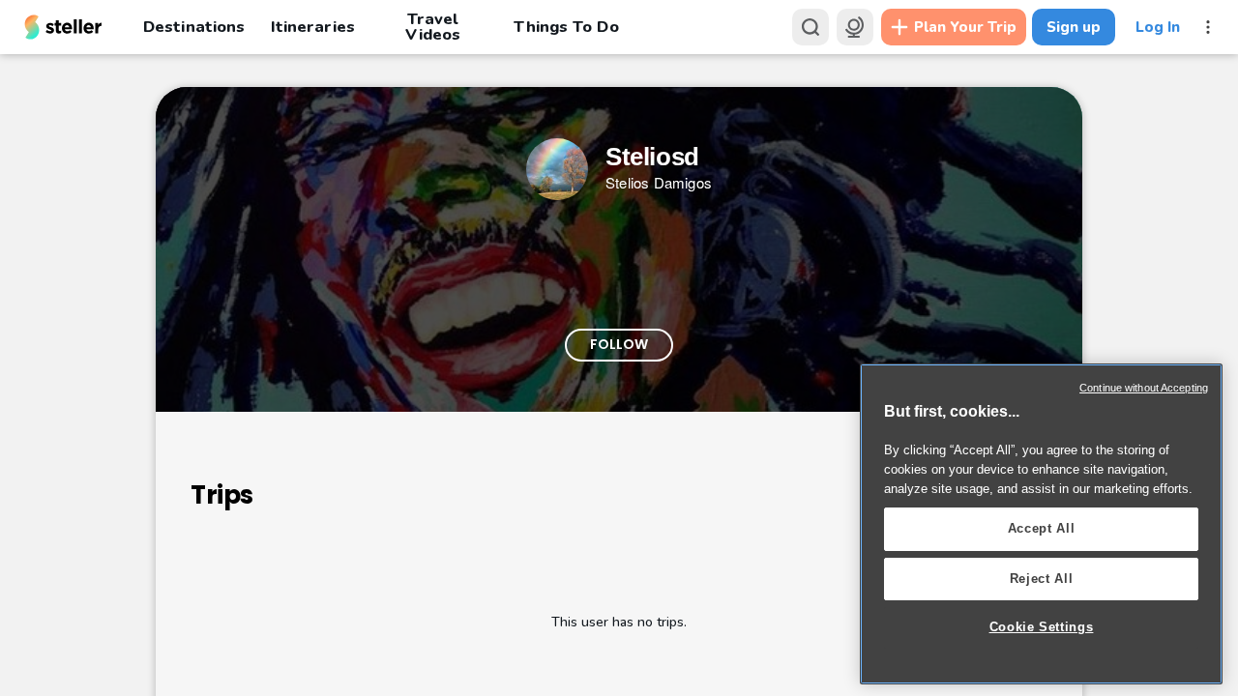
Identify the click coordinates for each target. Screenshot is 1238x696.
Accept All (1042, 528)
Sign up (1073, 27)
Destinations (194, 26)
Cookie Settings (1041, 627)
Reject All (1042, 578)
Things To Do (566, 26)
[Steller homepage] (63, 27)
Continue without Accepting (1143, 387)
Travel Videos (432, 27)
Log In (1157, 27)
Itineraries (312, 26)
